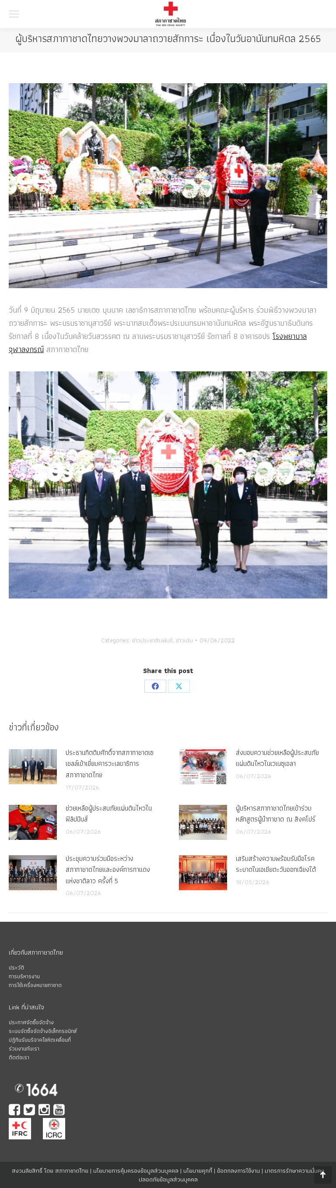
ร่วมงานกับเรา (24, 1048)
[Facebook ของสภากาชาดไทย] (15, 1110)
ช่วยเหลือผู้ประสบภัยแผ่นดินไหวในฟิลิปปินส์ (109, 814)
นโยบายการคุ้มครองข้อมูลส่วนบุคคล (135, 1170)
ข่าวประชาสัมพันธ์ (152, 640)
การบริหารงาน (24, 976)
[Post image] (33, 766)
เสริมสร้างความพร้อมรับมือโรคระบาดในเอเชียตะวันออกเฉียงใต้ (276, 864)
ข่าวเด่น (184, 640)
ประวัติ (16, 967)
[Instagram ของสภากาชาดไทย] (45, 1110)
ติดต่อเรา (19, 1057)
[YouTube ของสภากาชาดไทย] (59, 1110)
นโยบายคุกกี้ (197, 1170)
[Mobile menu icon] (14, 14)
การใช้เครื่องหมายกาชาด (35, 985)
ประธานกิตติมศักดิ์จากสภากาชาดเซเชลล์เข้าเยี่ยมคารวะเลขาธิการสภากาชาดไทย (110, 763)
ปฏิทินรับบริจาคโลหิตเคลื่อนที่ (40, 1039)
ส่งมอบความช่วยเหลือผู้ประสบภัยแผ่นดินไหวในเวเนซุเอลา (277, 758)
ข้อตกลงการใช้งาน (238, 1170)
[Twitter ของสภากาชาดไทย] (30, 1110)
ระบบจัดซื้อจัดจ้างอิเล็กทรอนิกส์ (43, 1031)
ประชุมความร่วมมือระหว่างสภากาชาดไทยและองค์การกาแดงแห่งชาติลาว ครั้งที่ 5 (108, 869)
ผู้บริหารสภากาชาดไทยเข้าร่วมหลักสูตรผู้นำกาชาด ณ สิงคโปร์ (275, 814)
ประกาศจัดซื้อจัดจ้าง (31, 1022)
